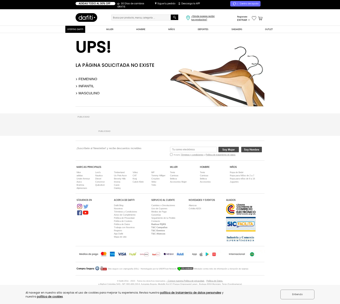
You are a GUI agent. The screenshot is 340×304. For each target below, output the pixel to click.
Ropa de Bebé (236, 172)
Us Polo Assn (120, 175)
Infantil (86, 86)
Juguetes (234, 182)
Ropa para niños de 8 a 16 (242, 178)
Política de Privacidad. (124, 218)
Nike (79, 172)
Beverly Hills (120, 178)
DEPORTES (203, 29)
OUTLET (269, 29)
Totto (153, 185)
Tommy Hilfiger (158, 175)
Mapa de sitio (120, 237)
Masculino (89, 93)
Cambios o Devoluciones (163, 205)
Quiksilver (100, 185)
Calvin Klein (138, 182)
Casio (116, 185)
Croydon (155, 178)
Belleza (173, 178)
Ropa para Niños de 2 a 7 (242, 175)
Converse (100, 182)
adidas (80, 175)
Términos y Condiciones (125, 211)
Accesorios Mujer (178, 182)
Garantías (156, 215)
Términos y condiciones (192, 154)
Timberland (119, 172)
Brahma (80, 185)
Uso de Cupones (159, 208)
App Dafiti (118, 233)
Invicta (117, 182)
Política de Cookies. (123, 221)
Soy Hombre (251, 149)
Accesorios (205, 182)
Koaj (135, 178)
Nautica (99, 175)
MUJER (109, 29)
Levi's (98, 172)
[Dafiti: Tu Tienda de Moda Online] (86, 17)
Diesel (98, 178)
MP (152, 172)
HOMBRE (140, 29)
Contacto (155, 221)
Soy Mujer (228, 149)
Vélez (135, 172)
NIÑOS (171, 29)
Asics (79, 182)
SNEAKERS (236, 29)
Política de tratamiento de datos (221, 154)
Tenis (172, 172)
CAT (135, 175)
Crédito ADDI (195, 208)
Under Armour (83, 178)
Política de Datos (122, 224)
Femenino (87, 79)
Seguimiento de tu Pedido (163, 218)
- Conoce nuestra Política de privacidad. (185, 281)
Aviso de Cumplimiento (125, 215)
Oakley (117, 188)
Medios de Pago (159, 211)
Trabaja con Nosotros (124, 227)
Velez (153, 182)
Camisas (174, 175)
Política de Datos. (214, 281)
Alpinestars (82, 188)
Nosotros (118, 208)
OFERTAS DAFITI (75, 29)
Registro (118, 230)
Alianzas (193, 205)
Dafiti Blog (118, 205)
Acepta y (205, 154)
